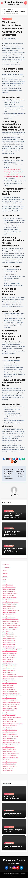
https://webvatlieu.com (9, 764)
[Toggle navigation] (2, 3)
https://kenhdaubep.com (9, 721)
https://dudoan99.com (9, 647)
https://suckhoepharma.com (10, 736)
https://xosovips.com (8, 634)
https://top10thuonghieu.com (11, 753)
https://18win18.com (8, 585)
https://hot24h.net (8, 719)
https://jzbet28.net (8, 661)
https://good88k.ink (8, 659)
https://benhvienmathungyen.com (12, 696)
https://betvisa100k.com (9, 698)
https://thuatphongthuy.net (10, 745)
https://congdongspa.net (9, 706)
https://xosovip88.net (8, 595)
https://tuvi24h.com (8, 760)
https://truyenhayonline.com (10, 757)
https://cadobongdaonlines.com (11, 625)
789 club (5, 573)
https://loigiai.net (7, 728)
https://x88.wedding (8, 615)
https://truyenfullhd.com (9, 755)
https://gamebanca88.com (10, 653)
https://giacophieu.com (9, 715)
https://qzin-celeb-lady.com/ (13, 172)
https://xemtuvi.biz (8, 768)
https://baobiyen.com (8, 687)
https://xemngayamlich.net (10, 766)
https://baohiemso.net (9, 689)
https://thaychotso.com (9, 681)
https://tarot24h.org (8, 740)
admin (8, 38)
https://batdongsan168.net (10, 691)
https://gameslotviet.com (9, 657)
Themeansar (14, 876)
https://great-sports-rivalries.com (12, 717)
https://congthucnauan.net (10, 708)
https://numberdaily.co (9, 732)
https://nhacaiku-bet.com (10, 651)
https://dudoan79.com (9, 642)
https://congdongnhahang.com (11, 704)
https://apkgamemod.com (10, 683)
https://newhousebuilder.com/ (13, 176)
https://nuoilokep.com (8, 678)
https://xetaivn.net (8, 770)
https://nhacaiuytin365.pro (10, 630)
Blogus (22, 873)
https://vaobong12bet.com (10, 623)
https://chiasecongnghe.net (10, 700)
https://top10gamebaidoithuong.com (13, 676)
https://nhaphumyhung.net (10, 730)
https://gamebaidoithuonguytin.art (12, 649)
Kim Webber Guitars (13, 2)
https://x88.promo (7, 632)
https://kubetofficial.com (9, 666)
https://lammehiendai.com (10, 725)
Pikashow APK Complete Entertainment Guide (12, 532)
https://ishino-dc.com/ (11, 174)
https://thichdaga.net (8, 600)
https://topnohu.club (8, 608)
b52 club (5, 576)
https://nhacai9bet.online (9, 674)
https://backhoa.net (8, 685)
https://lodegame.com (9, 670)
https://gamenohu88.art (9, 655)
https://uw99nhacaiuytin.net (10, 627)
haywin (4, 570)
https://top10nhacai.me (9, 591)
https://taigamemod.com (9, 738)
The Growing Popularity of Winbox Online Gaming (13, 514)
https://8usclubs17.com (9, 589)
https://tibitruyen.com (8, 747)
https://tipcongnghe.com (9, 751)
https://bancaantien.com (9, 606)
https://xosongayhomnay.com (11, 621)
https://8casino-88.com (9, 587)
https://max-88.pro (8, 672)
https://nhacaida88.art (9, 644)
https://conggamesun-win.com (11, 636)
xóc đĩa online (6, 567)
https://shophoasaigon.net (10, 734)
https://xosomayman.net (9, 612)
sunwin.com (6, 564)
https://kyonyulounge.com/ (12, 169)
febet (4, 582)
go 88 (4, 579)
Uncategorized (7, 18)
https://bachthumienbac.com (10, 619)
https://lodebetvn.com (9, 668)
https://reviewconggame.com (10, 602)
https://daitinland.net (8, 710)
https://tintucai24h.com (9, 749)
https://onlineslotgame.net (10, 593)
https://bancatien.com (9, 617)
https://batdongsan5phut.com (11, 693)
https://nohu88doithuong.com (11, 610)
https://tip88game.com (9, 640)
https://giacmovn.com (8, 713)
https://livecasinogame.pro (10, 664)
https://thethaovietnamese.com (11, 742)
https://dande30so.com (9, 638)
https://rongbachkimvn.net (10, 597)
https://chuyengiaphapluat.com (11, 702)
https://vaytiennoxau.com (10, 762)
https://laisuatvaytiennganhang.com (12, 723)
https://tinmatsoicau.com (9, 604)
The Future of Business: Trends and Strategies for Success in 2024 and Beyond (13, 28)
